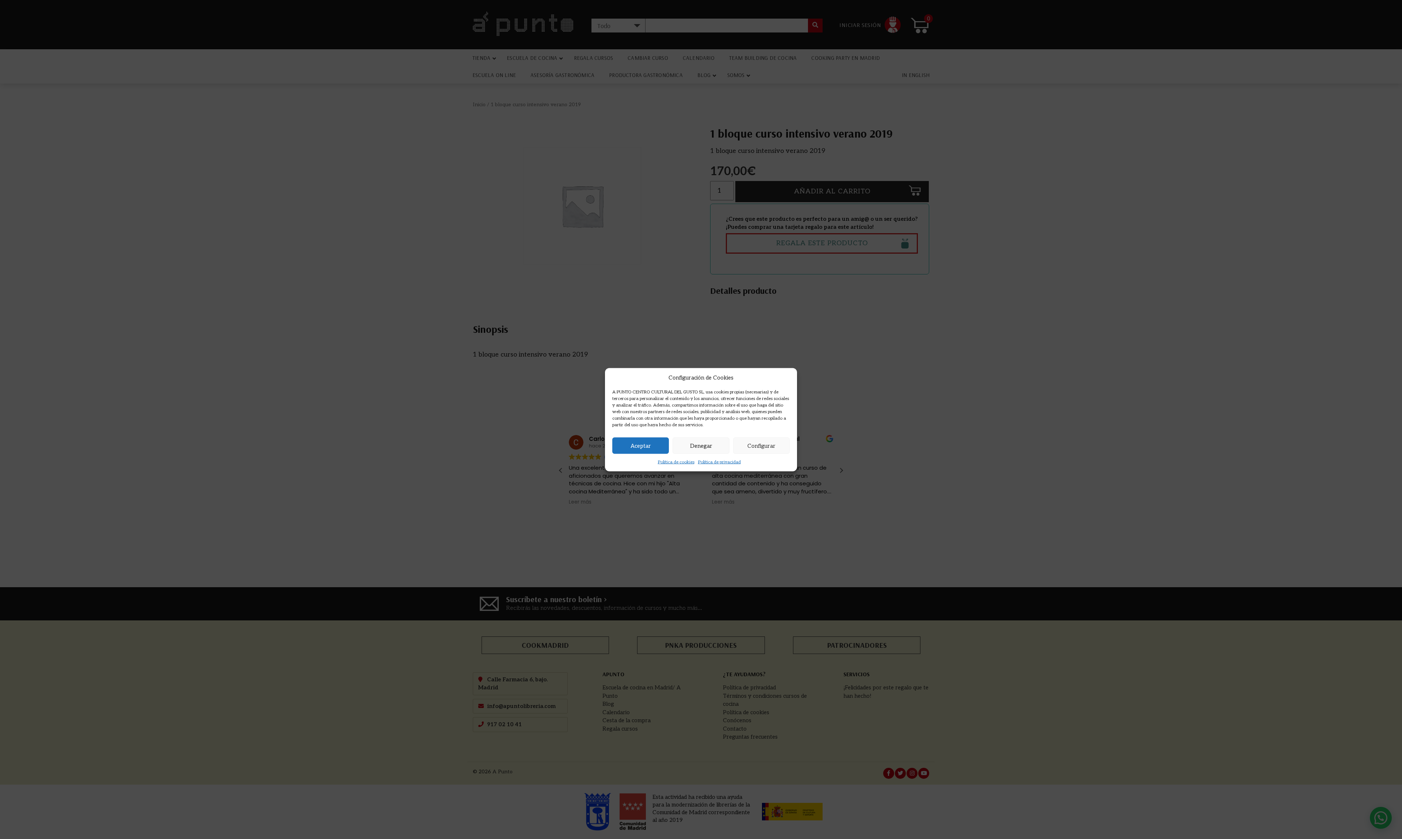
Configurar (761, 445)
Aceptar (641, 445)
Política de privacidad (719, 462)
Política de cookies (676, 462)
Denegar (701, 445)
